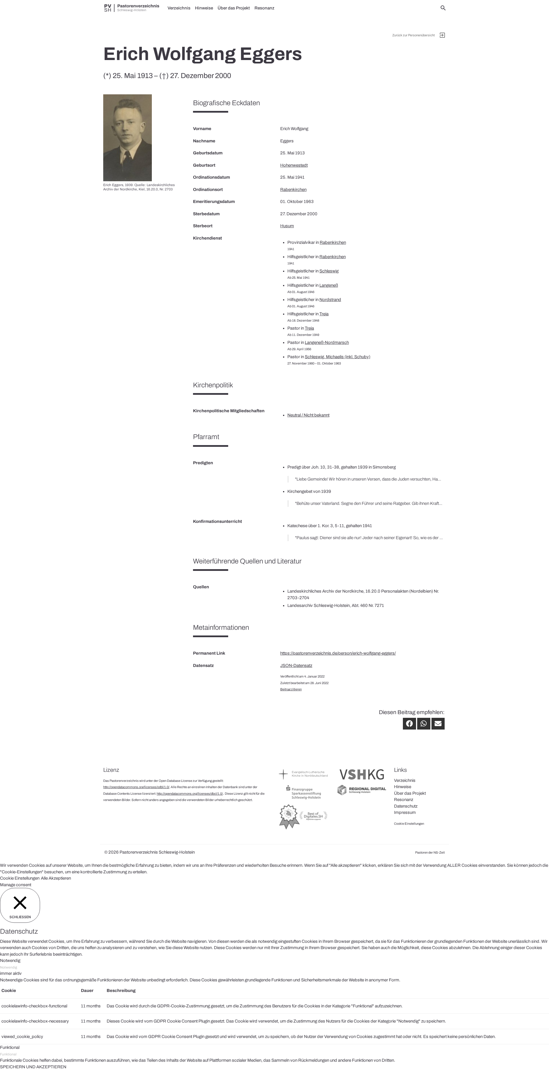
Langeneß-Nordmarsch (327, 342)
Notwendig (8, 967)
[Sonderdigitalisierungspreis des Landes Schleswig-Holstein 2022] (303, 829)
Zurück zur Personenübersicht (413, 35)
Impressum (405, 812)
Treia (324, 314)
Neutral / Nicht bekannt (308, 415)
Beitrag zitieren (291, 689)
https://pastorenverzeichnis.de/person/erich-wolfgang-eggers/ (338, 653)
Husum (287, 226)
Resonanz (264, 8)
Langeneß (328, 285)
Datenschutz (405, 806)
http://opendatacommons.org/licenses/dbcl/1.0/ (190, 793)
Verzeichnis (179, 8)
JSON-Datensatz (296, 665)
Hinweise (204, 8)
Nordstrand (330, 299)
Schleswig (329, 271)
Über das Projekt (234, 8)
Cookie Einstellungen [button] (19, 878)
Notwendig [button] (10, 960)
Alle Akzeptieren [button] (56, 878)
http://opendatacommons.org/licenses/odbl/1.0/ (136, 787)
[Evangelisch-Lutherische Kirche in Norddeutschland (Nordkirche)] (303, 781)
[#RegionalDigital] (362, 794)
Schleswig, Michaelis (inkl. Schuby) (337, 356)
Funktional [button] (9, 1047)
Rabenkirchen (293, 189)
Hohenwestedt (294, 165)
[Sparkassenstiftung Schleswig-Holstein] (303, 799)
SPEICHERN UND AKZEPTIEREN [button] (33, 1067)
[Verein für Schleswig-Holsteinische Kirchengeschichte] (362, 781)
